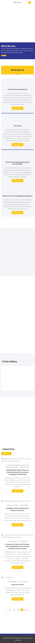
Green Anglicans (17, 465)
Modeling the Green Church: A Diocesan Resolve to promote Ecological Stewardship (17, 472)
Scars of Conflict (17, 585)
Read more (17, 108)
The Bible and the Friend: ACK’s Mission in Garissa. (17, 509)
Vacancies (25, 465)
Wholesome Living (12, 505)
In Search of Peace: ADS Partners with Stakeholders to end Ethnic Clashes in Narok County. (17, 546)
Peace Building (12, 581)
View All (5, 453)
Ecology (8, 465)
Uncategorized (12, 541)
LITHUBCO (17, 640)
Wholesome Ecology (11, 467)
